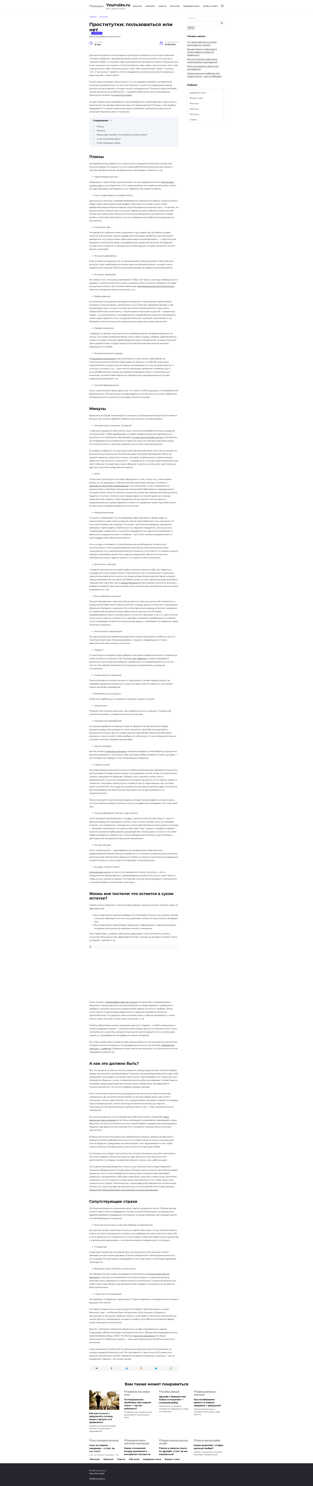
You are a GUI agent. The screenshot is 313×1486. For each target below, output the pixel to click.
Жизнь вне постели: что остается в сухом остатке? (122, 135)
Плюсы (100, 126)
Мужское (150, 6)
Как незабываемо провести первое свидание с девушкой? (207, 1402)
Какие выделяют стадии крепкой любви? (208, 1447)
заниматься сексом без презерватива (108, 486)
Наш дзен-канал (97, 1473)
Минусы (101, 130)
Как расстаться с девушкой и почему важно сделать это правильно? (202, 52)
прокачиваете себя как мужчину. (122, 1002)
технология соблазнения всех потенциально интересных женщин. (123, 1190)
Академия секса (191, 6)
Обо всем (174, 6)
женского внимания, (144, 1336)
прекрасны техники (116, 751)
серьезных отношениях (103, 359)
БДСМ (125, 236)
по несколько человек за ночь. (148, 437)
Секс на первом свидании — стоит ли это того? (102, 1448)
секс (129, 818)
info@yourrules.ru (97, 1478)
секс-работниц (139, 658)
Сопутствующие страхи (109, 143)
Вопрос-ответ (210, 6)
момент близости (130, 583)
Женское (137, 6)
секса (99, 538)
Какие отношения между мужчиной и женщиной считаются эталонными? (137, 1452)
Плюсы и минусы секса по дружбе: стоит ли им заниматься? (173, 1451)
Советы (162, 6)
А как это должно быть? (109, 139)
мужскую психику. (122, 95)
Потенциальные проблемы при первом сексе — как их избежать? (137, 1404)
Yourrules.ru (118, 5)
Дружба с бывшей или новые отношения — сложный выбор (172, 1399)
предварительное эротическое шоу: (156, 286)
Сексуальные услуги (99, 872)
